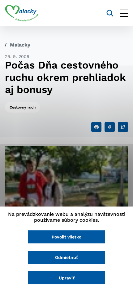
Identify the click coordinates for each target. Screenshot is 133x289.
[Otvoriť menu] (124, 13)
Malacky (20, 45)
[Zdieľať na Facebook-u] (110, 127)
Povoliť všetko (66, 236)
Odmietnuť (66, 257)
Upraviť (67, 277)
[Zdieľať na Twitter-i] (123, 127)
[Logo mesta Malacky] (22, 13)
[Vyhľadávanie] (110, 13)
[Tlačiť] (96, 127)
